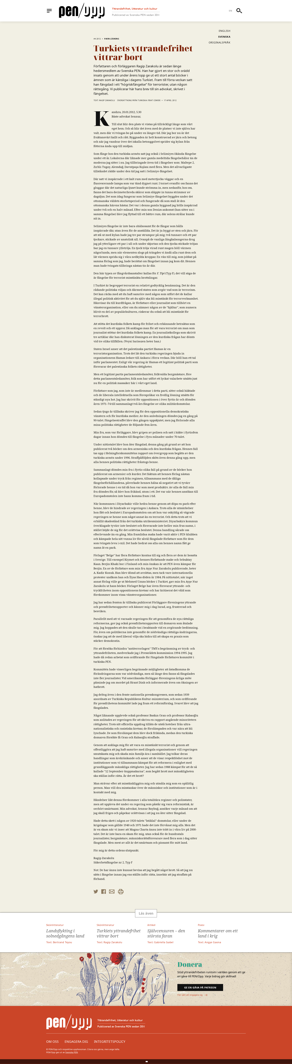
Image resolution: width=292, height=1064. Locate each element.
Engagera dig (76, 1041)
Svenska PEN (71, 1052)
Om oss (52, 1041)
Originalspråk (219, 42)
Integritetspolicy (109, 1041)
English (224, 30)
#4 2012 (97, 38)
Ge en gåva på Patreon (200, 987)
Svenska (224, 36)
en (230, 10)
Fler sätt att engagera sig (190, 994)
